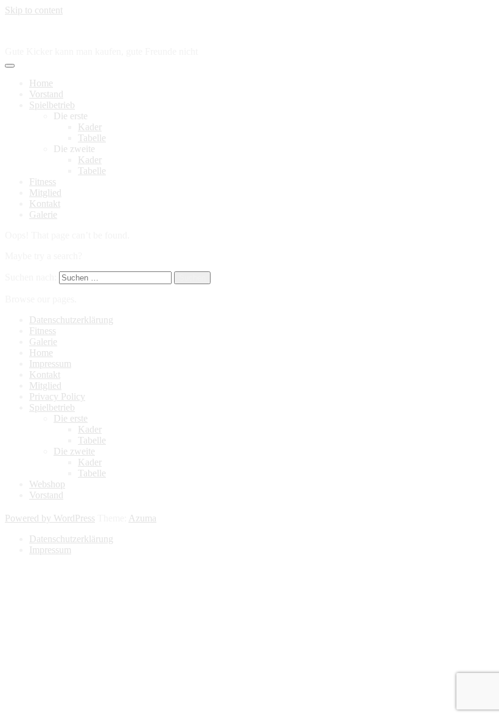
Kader (90, 127)
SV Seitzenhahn (36, 31)
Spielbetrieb (52, 105)
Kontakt (44, 203)
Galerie (43, 214)
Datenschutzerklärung (71, 320)
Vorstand (46, 94)
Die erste (71, 418)
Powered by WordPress (50, 518)
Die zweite (74, 451)
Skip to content (34, 10)
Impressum (50, 363)
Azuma (142, 518)
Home (41, 83)
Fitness (42, 181)
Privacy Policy (57, 396)
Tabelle (92, 138)
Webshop (47, 484)
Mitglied (45, 192)
